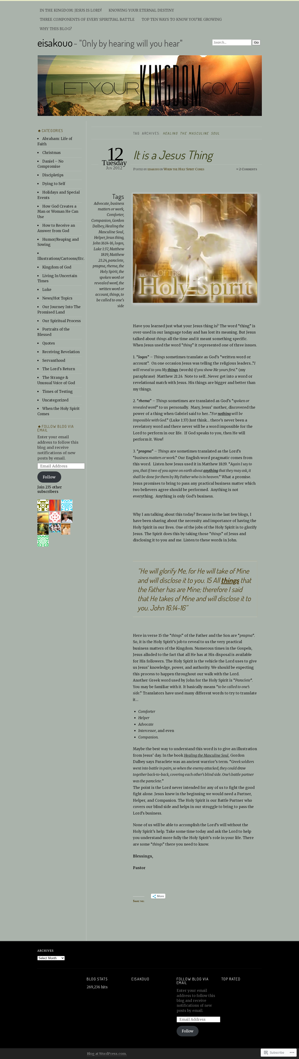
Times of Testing (57, 391)
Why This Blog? (56, 29)
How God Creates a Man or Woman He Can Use (57, 211)
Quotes (48, 343)
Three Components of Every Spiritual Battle (87, 19)
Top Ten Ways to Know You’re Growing (182, 19)
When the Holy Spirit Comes (184, 169)
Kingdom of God (56, 267)
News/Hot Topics (57, 298)
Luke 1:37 (101, 249)
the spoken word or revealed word (109, 277)
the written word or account (109, 289)
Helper (99, 237)
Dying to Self (53, 183)
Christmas (51, 152)
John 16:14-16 (103, 243)
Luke (46, 289)
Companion (101, 220)
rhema (112, 266)
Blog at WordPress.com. (107, 1054)
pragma (99, 266)
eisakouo (55, 42)
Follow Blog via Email (55, 428)
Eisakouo (140, 978)
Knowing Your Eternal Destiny (141, 10)
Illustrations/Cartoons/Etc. (61, 258)
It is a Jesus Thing (172, 154)
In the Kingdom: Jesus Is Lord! (71, 10)
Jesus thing (114, 237)
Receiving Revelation (61, 352)
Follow (49, 477)
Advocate (101, 203)
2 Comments (248, 169)
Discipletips (53, 175)
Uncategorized (55, 400)
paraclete (115, 260)
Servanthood (53, 360)
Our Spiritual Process (61, 321)
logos (119, 243)
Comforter (115, 214)
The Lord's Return (58, 369)
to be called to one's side (110, 300)
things (114, 294)
